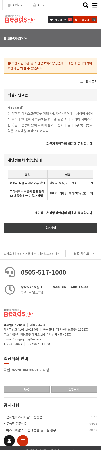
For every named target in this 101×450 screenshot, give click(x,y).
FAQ (27, 389)
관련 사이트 (81, 253)
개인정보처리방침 (49, 253)
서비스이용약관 (26, 253)
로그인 (41, 5)
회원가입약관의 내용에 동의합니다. (69, 143)
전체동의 (91, 81)
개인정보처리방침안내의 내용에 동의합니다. (64, 212)
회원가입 (18, 5)
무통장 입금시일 (17, 423)
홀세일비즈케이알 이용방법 (24, 417)
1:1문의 (74, 389)
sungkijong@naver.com (30, 339)
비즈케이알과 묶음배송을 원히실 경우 (31, 430)
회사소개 (9, 253)
